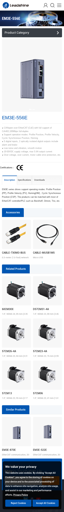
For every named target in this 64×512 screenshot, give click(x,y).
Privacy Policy (20, 495)
